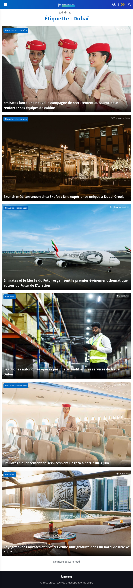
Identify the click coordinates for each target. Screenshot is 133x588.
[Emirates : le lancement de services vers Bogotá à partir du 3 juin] (66, 425)
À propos (66, 576)
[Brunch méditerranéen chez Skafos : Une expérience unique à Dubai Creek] (66, 158)
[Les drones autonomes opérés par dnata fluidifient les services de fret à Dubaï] (66, 336)
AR (114, 4)
